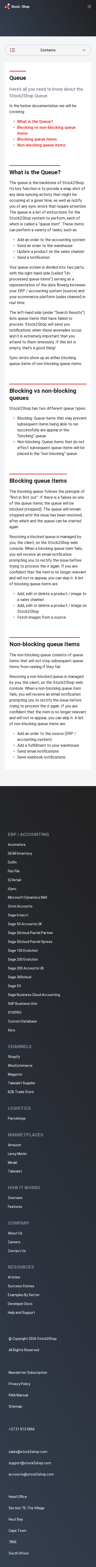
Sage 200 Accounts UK (26, 968)
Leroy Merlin (17, 1154)
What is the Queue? (35, 121)
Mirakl (12, 1163)
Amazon (14, 1145)
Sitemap (15, 1406)
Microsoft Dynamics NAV (27, 897)
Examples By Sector (24, 1295)
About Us (15, 1233)
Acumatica (16, 845)
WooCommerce (20, 1066)
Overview (15, 1198)
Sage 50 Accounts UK (25, 924)
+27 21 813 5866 (22, 1429)
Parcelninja (16, 1118)
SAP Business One (22, 1004)
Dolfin (12, 862)
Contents (48, 50)
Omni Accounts (20, 906)
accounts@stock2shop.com (31, 1474)
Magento (15, 1074)
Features (15, 1207)
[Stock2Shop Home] (17, 6)
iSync (12, 889)
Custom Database (22, 1021)
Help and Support (21, 1313)
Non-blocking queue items (41, 145)
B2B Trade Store (21, 1092)
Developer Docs (20, 1304)
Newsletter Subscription (28, 1373)
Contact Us (17, 1251)
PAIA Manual (18, 1395)
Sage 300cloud (19, 977)
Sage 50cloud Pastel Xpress (30, 942)
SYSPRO (14, 1012)
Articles (14, 1277)
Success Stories (21, 1286)
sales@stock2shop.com (28, 1452)
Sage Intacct (18, 915)
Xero (11, 1030)
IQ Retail (14, 880)
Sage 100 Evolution (23, 950)
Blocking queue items (37, 139)
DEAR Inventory (20, 853)
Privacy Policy (19, 1384)
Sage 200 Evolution (23, 959)
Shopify (14, 1057)
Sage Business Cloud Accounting (34, 995)
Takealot (15, 1171)
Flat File (14, 871)
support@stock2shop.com (30, 1463)
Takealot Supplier (21, 1083)
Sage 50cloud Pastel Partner (30, 933)
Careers (14, 1242)
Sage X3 (14, 986)
